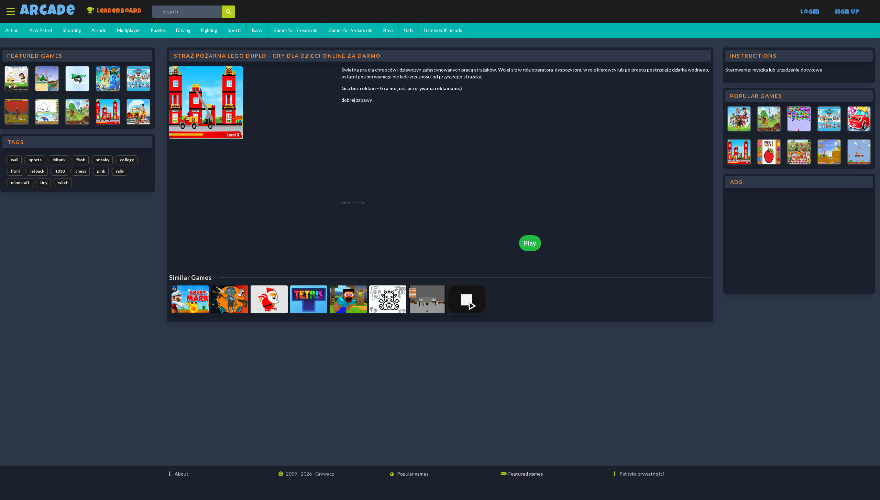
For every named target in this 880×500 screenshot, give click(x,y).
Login (810, 12)
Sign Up (847, 12)
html (15, 171)
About (181, 474)
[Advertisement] (392, 154)
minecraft (20, 182)
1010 (60, 171)
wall (14, 159)
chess (80, 171)
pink (101, 171)
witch (63, 182)
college (127, 159)
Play (530, 243)
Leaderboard (118, 11)
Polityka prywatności (641, 474)
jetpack (37, 171)
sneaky (102, 159)
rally (120, 171)
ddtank (59, 159)
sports (35, 159)
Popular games (412, 474)
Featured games (525, 474)
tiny (43, 182)
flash (80, 159)
